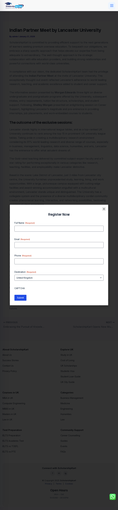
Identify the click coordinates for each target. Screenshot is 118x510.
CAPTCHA (19, 288)
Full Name (24, 223)
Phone (22, 255)
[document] (59, 255)
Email (22, 239)
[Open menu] (111, 5)
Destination (25, 272)
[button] (104, 209)
